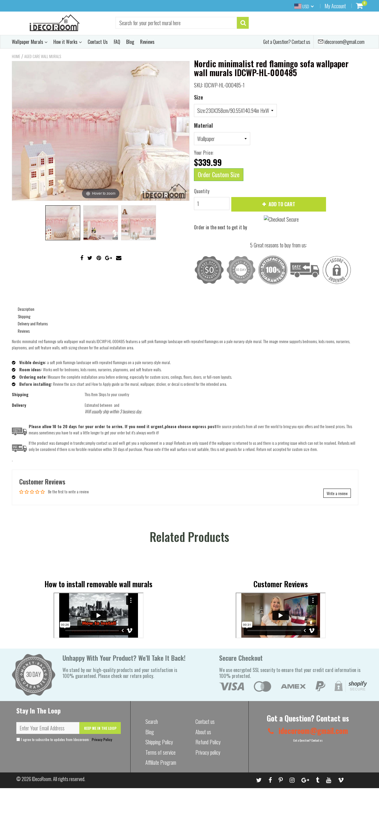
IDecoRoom (41, 779)
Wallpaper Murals (28, 41)
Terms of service (160, 752)
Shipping (24, 316)
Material (203, 125)
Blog (130, 41)
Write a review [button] (337, 493)
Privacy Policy (102, 739)
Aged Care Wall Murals (42, 56)
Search (151, 721)
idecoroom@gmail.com (344, 41)
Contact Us (98, 41)
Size (198, 97)
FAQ (117, 41)
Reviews (147, 41)
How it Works (66, 41)
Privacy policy (207, 752)
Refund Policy (208, 742)
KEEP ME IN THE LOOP (100, 728)
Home (16, 56)
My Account (335, 6)
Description (26, 309)
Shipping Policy (159, 742)
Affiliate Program (160, 762)
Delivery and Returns (33, 323)
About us (203, 732)
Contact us (205, 721)
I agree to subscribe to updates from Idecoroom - (66, 739)
